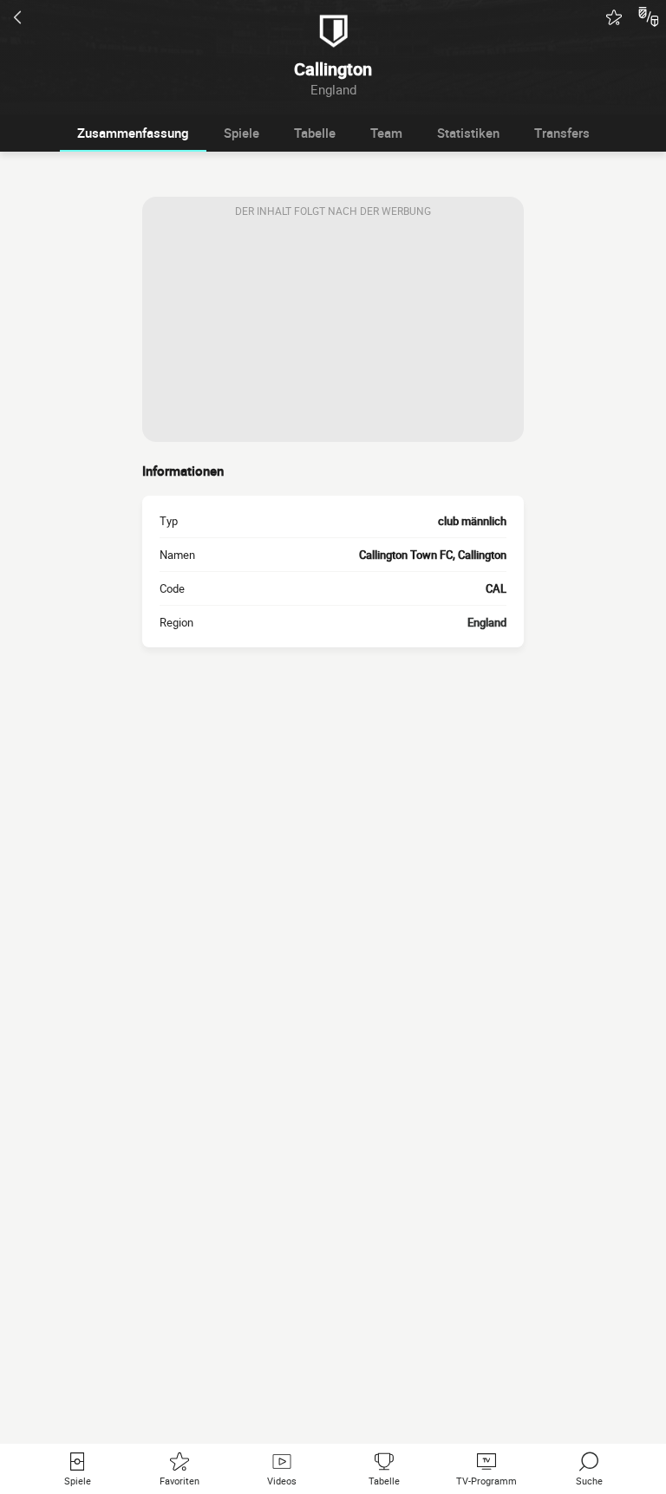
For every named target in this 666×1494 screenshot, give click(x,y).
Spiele (241, 132)
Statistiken (468, 132)
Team (386, 132)
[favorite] (614, 17)
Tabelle (315, 132)
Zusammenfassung (133, 132)
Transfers (562, 132)
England (486, 622)
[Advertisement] (333, 333)
